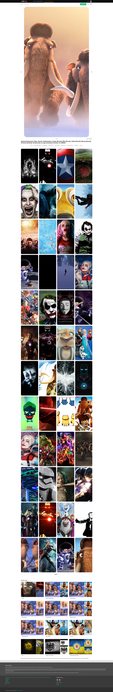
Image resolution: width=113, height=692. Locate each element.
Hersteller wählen (58, 681)
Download (83, 4)
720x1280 (16, 677)
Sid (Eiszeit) (76, 145)
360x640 (37, 677)
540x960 (43, 677)
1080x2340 (13, 677)
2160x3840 (45, 677)
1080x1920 (6, 677)
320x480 (28, 677)
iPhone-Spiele (7, 679)
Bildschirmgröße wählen (59, 682)
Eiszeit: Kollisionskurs (37, 145)
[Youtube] (60, 680)
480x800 (25, 677)
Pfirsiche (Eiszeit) (70, 145)
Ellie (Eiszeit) (51, 145)
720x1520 (49, 677)
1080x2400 (10, 677)
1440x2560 (33, 677)
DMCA (22, 690)
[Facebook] (57, 680)
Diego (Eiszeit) (45, 145)
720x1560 (30, 677)
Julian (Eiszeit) (57, 145)
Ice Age (81, 145)
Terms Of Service (19, 690)
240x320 (19, 677)
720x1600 (22, 677)
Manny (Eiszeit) (63, 145)
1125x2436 (39, 677)
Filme (31, 145)
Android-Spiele (7, 678)
